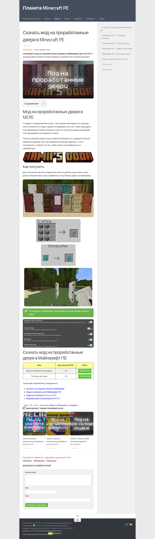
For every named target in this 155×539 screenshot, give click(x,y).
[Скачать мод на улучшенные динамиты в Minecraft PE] (58, 423)
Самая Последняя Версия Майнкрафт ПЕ (116, 29)
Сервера (78, 19)
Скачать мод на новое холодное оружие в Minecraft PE (79, 441)
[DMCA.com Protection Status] (55, 534)
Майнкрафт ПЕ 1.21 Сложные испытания (112, 36)
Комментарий (31, 472)
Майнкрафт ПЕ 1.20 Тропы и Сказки (116, 43)
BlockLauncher (107, 64)
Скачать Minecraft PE (31, 19)
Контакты (26, 531)
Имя (26, 488)
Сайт (27, 496)
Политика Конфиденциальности (49, 531)
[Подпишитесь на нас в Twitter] (126, 524)
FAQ (77, 516)
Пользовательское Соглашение (35, 534)
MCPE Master (107, 70)
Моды (57, 19)
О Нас (33, 531)
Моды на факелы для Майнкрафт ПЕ (43, 392)
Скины (102, 19)
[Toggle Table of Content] (42, 104)
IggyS (26, 405)
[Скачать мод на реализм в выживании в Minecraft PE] (34, 423)
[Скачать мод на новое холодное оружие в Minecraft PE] (81, 423)
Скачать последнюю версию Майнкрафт (45, 388)
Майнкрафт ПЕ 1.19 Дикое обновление (117, 49)
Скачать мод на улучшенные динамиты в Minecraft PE (56, 441)
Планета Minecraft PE (45, 8)
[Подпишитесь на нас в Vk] (130, 524)
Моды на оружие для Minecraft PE (115, 59)
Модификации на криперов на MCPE (43, 398)
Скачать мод (85, 371)
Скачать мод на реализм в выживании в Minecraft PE (33, 441)
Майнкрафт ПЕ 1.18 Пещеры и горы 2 (116, 54)
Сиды (66, 19)
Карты (47, 19)
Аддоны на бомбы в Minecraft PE (41, 395)
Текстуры (90, 19)
